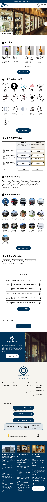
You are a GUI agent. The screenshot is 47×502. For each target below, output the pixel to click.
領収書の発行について (40, 395)
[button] (45, 5)
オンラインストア (37, 489)
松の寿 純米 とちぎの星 (17, 56)
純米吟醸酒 (23, 155)
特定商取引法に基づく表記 (29, 392)
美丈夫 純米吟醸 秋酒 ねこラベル (40, 56)
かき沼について (11, 356)
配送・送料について (40, 387)
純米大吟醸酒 (23, 151)
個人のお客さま (22, 413)
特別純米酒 (23, 158)
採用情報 (27, 397)
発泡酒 (37, 169)
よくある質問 (22, 407)
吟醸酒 (37, 155)
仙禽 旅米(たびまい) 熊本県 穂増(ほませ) (6, 57)
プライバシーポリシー (29, 386)
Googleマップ (8, 491)
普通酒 (23, 169)
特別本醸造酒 (38, 158)
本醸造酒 (38, 163)
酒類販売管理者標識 (29, 395)
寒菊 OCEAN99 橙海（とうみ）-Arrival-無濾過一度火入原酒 (29, 58)
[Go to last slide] (1, 24)
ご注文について (39, 385)
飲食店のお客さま (22, 420)
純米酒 (23, 163)
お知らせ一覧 (22, 308)
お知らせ (15, 385)
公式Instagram (22, 326)
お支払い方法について (40, 391)
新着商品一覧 (22, 71)
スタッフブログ (16, 387)
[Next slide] (45, 24)
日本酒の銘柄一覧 (22, 130)
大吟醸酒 (38, 151)
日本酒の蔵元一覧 (22, 248)
